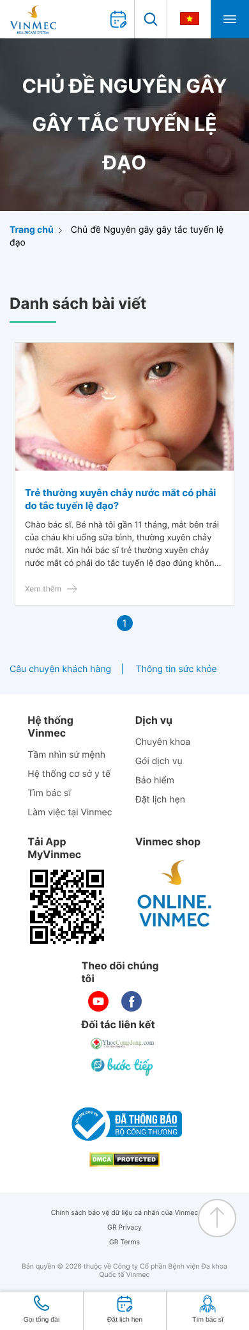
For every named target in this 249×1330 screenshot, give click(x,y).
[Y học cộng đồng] (123, 1043)
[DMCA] (124, 1159)
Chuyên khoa (163, 742)
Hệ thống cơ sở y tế (68, 774)
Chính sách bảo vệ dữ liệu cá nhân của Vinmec (125, 1213)
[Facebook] (131, 1001)
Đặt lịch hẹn (160, 799)
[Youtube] (98, 1001)
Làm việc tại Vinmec (69, 812)
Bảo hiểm (154, 780)
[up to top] (217, 1218)
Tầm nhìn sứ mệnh (66, 754)
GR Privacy (124, 1227)
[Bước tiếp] (123, 1066)
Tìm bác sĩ (49, 793)
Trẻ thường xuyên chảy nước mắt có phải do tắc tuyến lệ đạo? (120, 499)
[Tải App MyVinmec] (67, 906)
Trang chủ (32, 229)
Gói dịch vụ (159, 761)
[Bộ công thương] (124, 1124)
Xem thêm (43, 588)
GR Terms (124, 1242)
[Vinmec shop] (175, 894)
